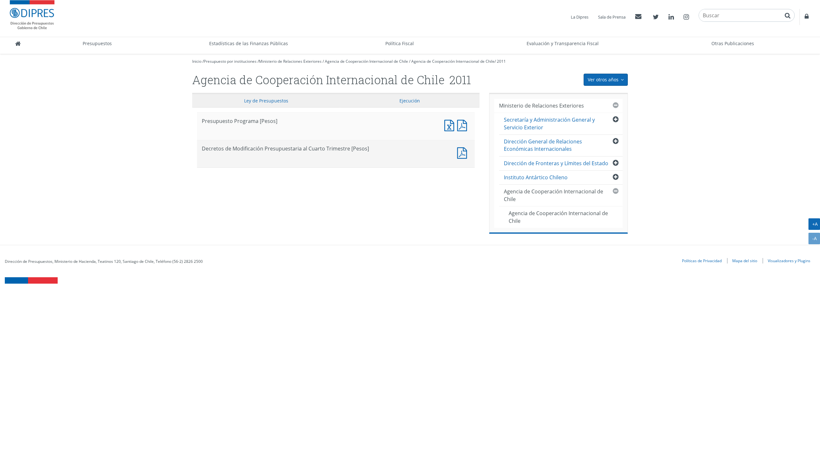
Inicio (196, 61)
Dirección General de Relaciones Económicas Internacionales (543, 145)
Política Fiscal (399, 43)
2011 (501, 61)
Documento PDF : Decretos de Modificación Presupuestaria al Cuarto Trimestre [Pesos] (463, 152)
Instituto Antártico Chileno (536, 177)
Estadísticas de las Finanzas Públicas (248, 43)
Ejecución (409, 101)
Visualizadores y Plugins (789, 260)
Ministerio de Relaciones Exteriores (290, 61)
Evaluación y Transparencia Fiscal (563, 43)
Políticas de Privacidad (702, 260)
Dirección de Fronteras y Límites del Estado (556, 163)
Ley (266, 101)
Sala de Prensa (612, 17)
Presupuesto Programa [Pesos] (450, 124)
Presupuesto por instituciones (230, 61)
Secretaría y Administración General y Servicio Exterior (549, 123)
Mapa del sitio (744, 260)
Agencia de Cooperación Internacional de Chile (366, 61)
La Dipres (579, 17)
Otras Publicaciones (732, 43)
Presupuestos (97, 43)
